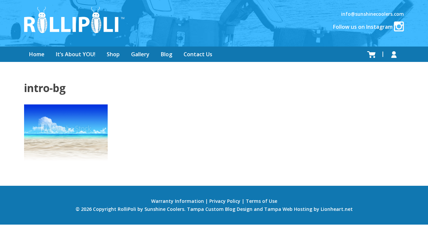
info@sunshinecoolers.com (372, 14)
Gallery (140, 54)
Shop (113, 54)
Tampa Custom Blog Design (219, 209)
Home (36, 54)
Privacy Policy (224, 201)
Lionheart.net (337, 209)
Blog (166, 54)
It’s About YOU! (75, 54)
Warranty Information (177, 201)
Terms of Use (261, 201)
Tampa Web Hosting (288, 209)
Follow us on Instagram (363, 26)
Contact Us (198, 54)
